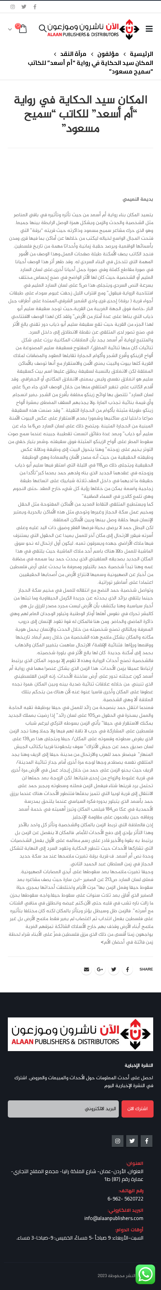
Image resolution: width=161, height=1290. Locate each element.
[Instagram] (13, 7)
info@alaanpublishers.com (113, 1218)
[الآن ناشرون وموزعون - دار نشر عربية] (106, 29)
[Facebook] (35, 7)
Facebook (127, 969)
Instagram (117, 1141)
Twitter (113, 969)
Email (86, 969)
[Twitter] (24, 7)
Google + (100, 969)
